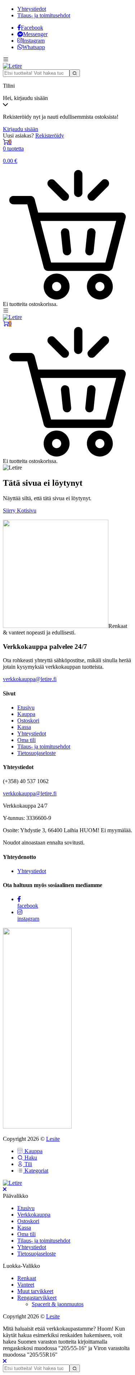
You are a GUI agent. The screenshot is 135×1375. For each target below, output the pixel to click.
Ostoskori (28, 720)
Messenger (35, 34)
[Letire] (12, 66)
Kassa (24, 727)
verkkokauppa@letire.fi (30, 679)
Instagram (33, 41)
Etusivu (26, 707)
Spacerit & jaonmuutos (58, 1304)
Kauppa (26, 714)
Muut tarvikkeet (35, 1291)
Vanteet (25, 1285)
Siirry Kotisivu (19, 510)
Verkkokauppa (33, 1215)
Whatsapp (33, 47)
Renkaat (26, 1278)
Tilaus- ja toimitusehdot (43, 15)
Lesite (53, 1139)
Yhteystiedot (31, 9)
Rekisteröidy (49, 135)
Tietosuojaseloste (36, 753)
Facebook (32, 28)
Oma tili (26, 740)
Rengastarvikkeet (37, 1298)
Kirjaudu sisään (20, 129)
